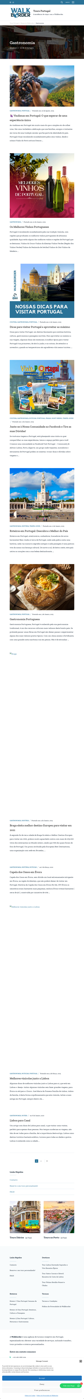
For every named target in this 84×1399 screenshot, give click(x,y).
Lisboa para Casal (20, 1120)
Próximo (46, 1161)
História (25, 526)
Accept (42, 1378)
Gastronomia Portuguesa (25, 619)
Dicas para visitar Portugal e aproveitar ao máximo (40, 327)
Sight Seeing (57, 418)
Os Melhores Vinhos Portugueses (29, 226)
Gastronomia (15, 111)
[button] (81, 1361)
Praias (48, 418)
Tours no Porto (51, 1237)
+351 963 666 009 (19, 1357)
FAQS (12, 1192)
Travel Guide (68, 418)
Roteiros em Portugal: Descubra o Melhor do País (39, 531)
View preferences (42, 1390)
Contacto (14, 1180)
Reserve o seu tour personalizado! (24, 1186)
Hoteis (24, 1116)
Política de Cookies (30, 1395)
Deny (42, 1384)
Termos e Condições (49, 1301)
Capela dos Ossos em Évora (26, 872)
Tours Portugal (41, 10)
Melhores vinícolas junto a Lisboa (29, 1078)
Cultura (13, 322)
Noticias (32, 418)
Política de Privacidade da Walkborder (47, 1395)
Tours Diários (17, 1237)
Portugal (26, 111)
